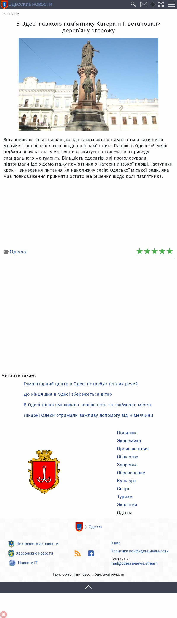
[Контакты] (144, 4)
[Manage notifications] (3, 614)
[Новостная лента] (78, 553)
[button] (88, 587)
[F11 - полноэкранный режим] (161, 4)
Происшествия (133, 448)
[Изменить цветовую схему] (153, 4)
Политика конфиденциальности (140, 551)
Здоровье (127, 464)
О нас (115, 543)
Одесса (124, 512)
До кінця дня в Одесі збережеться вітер (68, 394)
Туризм (125, 496)
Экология (127, 504)
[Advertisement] (88, 214)
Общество (127, 456)
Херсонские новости (34, 553)
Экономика (129, 440)
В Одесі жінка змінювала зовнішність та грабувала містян (88, 404)
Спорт (123, 488)
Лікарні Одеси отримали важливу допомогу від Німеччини (88, 415)
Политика (127, 432)
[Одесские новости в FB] (91, 553)
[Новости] (79, 527)
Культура (126, 480)
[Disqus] (88, 315)
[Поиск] (133, 4)
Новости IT (28, 563)
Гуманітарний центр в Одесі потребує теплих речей (81, 383)
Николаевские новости (37, 544)
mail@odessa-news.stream (134, 564)
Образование (131, 472)
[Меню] (171, 4)
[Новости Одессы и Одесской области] (44, 472)
